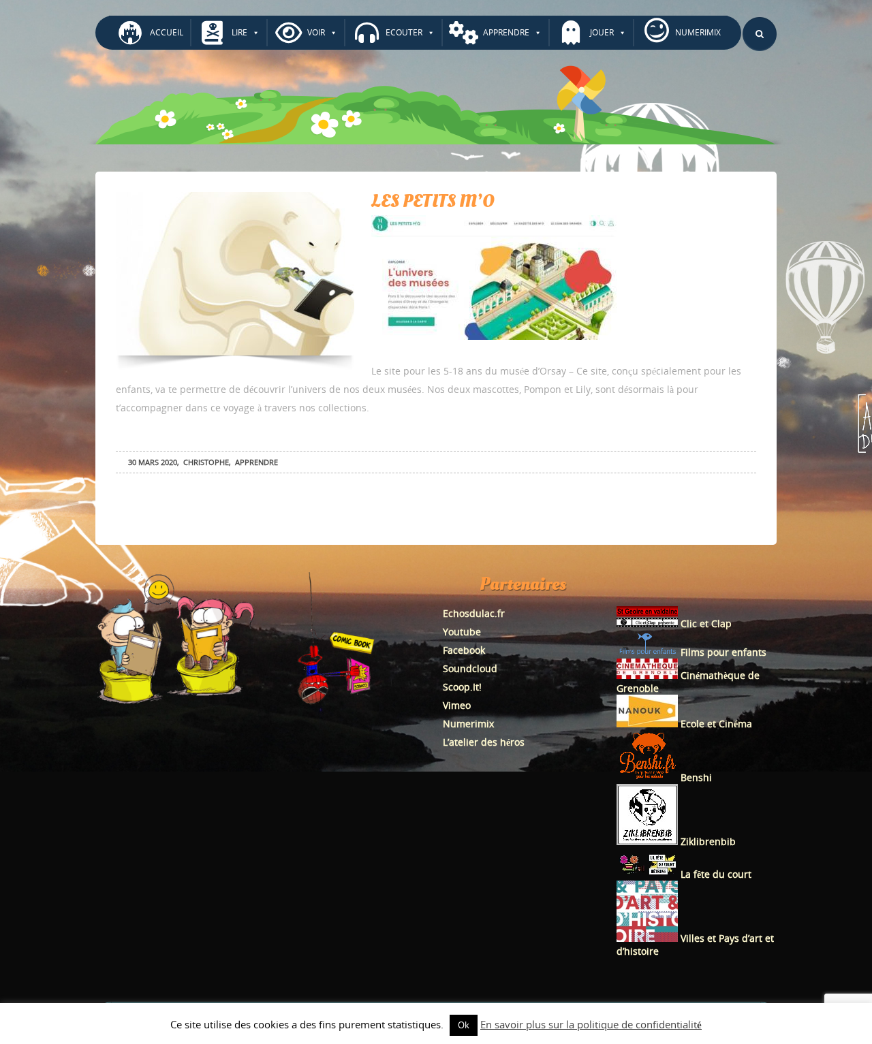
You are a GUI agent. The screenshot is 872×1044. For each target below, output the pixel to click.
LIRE (239, 32)
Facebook (464, 650)
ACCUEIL (166, 32)
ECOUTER (404, 32)
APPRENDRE (506, 32)
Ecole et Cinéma (715, 723)
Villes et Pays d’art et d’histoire (695, 945)
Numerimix (468, 723)
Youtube (462, 631)
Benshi (696, 777)
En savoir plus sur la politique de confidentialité (591, 1024)
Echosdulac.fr (474, 613)
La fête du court (714, 874)
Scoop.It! (462, 686)
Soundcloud (470, 668)
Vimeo (457, 705)
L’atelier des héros (484, 741)
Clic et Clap (705, 623)
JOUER (602, 32)
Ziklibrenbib (707, 841)
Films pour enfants (722, 652)
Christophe (206, 462)
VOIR (316, 32)
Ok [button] (463, 1025)
